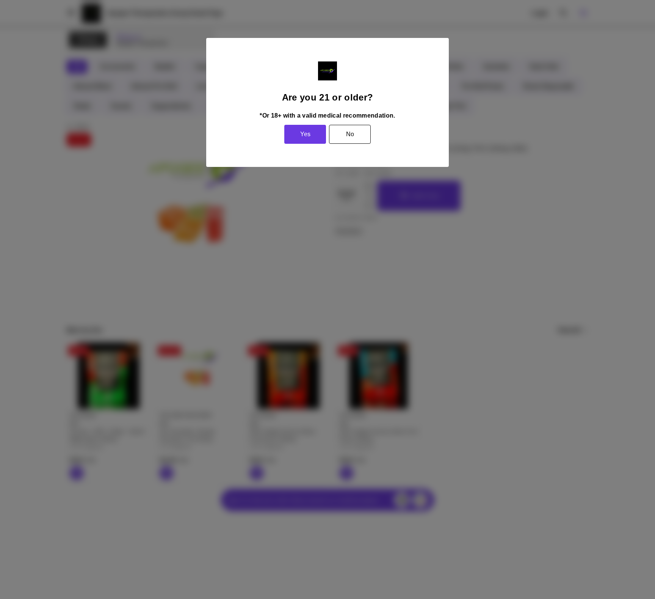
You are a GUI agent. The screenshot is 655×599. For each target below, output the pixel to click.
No (350, 134)
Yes (305, 134)
